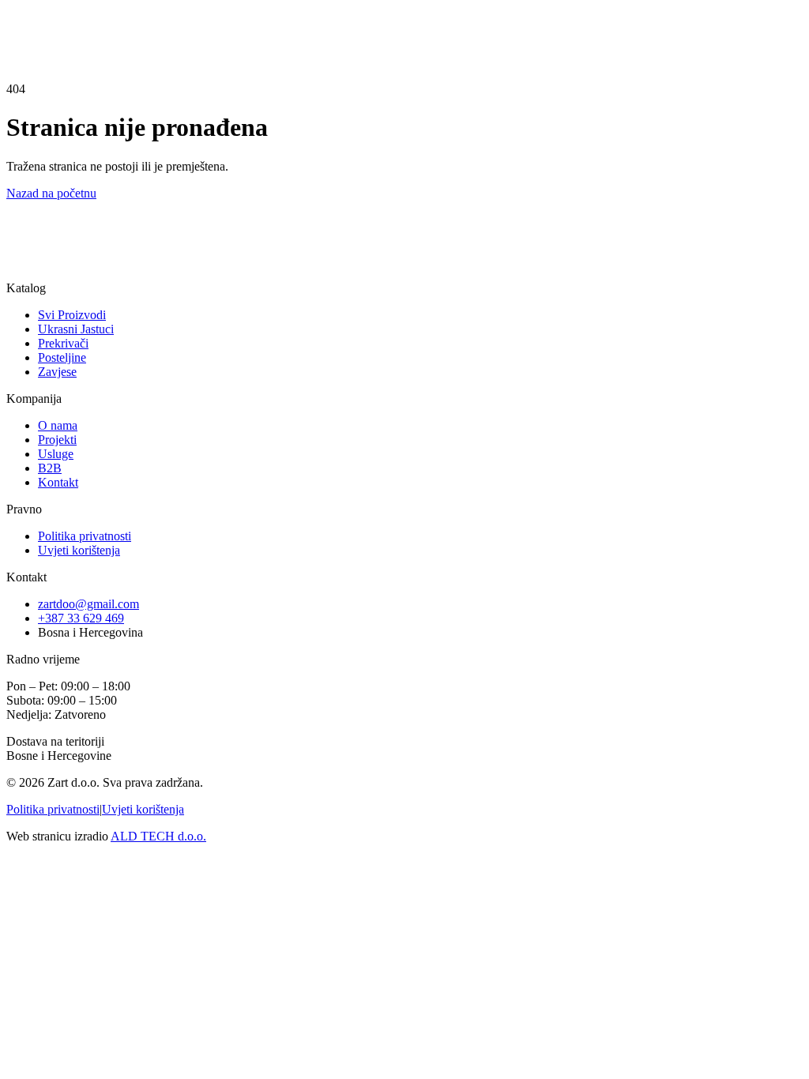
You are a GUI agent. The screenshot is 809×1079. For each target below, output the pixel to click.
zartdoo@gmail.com (88, 604)
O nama (57, 425)
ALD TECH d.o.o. (158, 836)
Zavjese (57, 371)
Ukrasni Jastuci (76, 329)
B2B (50, 468)
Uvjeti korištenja (79, 550)
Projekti (57, 439)
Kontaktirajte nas (48, 283)
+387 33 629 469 (81, 618)
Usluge (55, 454)
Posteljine (62, 357)
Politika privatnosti (84, 536)
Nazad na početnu (51, 193)
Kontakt (26, 12)
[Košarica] (20, 31)
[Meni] (41, 38)
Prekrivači (63, 343)
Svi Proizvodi (72, 314)
